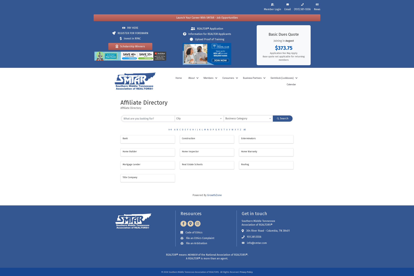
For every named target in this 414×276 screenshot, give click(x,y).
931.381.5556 (254, 236)
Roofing (245, 164)
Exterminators (248, 138)
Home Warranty (249, 151)
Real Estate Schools (192, 164)
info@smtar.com (257, 243)
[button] (207, 17)
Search (284, 118)
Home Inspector (190, 151)
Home (179, 78)
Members (208, 78)
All (245, 129)
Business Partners (252, 78)
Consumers (228, 78)
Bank (125, 138)
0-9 (170, 129)
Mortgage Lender (131, 164)
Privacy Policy (246, 272)
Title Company (130, 177)
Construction (188, 138)
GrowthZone (214, 195)
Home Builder (130, 151)
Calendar (291, 84)
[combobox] (199, 118)
